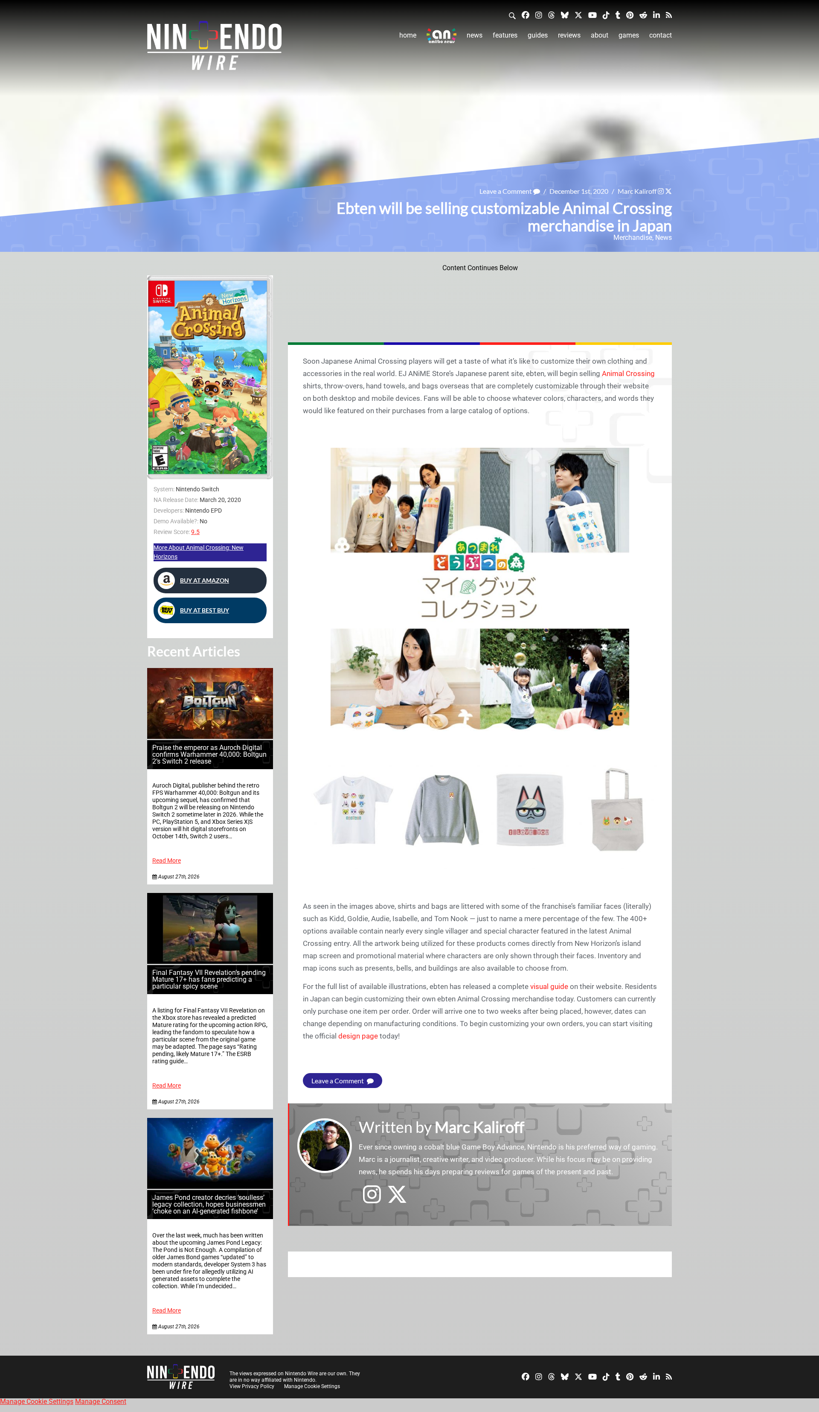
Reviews (569, 35)
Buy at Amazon (204, 580)
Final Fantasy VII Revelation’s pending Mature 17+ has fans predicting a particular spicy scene (209, 979)
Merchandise (632, 237)
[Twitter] (578, 15)
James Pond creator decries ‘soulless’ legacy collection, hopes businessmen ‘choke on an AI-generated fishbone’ (209, 1204)
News (474, 35)
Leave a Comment (506, 191)
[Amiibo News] (441, 35)
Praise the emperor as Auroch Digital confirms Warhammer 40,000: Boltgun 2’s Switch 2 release (209, 754)
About (599, 35)
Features (505, 35)
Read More (166, 860)
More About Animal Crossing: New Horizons (199, 552)
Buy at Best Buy (204, 610)
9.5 (195, 531)
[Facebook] (525, 15)
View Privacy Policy (251, 1386)
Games (629, 35)
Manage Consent (100, 1401)
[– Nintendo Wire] (214, 48)
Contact (660, 35)
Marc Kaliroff (637, 191)
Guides (538, 35)
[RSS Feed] (669, 15)
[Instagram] (538, 15)
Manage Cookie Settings (312, 1386)
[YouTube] (592, 15)
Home (407, 35)
